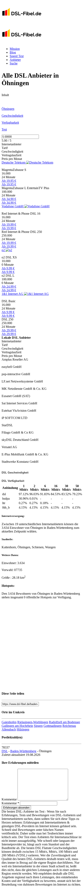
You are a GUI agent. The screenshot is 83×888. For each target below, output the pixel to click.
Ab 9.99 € (8, 268)
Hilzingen (23, 729)
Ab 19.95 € (9, 180)
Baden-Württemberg (23, 751)
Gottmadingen (53, 725)
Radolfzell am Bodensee (64, 722)
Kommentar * (10, 803)
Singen (38, 725)
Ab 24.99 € (9, 286)
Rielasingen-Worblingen (32, 722)
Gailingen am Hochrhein (17, 725)
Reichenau (69, 725)
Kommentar (9, 799)
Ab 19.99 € (9, 224)
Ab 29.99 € (9, 330)
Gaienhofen (9, 722)
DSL (5, 751)
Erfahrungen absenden (16, 807)
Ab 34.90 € (9, 199)
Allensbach (9, 729)
